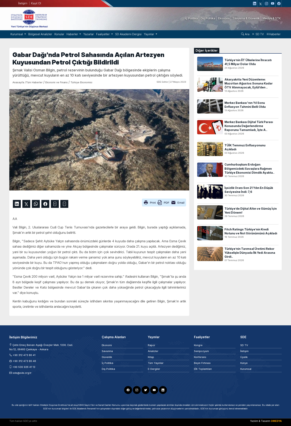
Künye (244, 363)
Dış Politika (108, 368)
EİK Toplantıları (203, 368)
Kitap (151, 357)
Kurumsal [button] (17, 34)
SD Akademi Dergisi (128, 34)
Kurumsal (245, 368)
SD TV (259, 34)
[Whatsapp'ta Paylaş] (36, 204)
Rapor (151, 345)
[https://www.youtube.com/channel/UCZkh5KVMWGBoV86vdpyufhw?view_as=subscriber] (273, 3)
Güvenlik (107, 357)
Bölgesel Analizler (40, 34)
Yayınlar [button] (149, 34)
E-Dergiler (154, 368)
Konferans (200, 357)
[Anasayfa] (29, 18)
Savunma (107, 351)
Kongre (198, 345)
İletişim (22, 3)
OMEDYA (276, 420)
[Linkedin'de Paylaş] (17, 204)
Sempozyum (201, 351)
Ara (246, 34)
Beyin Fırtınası (202, 363)
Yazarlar (88, 34)
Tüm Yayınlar (156, 363)
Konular (59, 34)
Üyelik (244, 357)
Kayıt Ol (36, 3)
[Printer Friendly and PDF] (164, 202)
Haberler (275, 34)
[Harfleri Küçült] (64, 204)
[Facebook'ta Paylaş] (45, 204)
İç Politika (107, 363)
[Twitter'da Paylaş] (26, 204)
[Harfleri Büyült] (55, 204)
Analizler (153, 351)
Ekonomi (107, 345)
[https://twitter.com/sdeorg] (260, 3)
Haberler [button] (73, 34)
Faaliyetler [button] (103, 34)
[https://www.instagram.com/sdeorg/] (266, 3)
